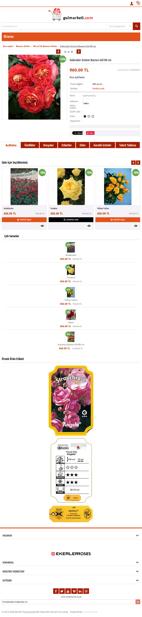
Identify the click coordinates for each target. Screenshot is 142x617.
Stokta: (74, 88)
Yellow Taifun (103, 208)
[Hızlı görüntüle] (42, 226)
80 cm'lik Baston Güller (45, 46)
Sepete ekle (25, 219)
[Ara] (136, 26)
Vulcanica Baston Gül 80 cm (71, 344)
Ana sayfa (8, 46)
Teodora (53, 208)
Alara (71, 322)
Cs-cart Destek (90, 611)
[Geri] (58, 51)
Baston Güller (23, 46)
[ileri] (79, 51)
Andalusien (9, 208)
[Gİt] (137, 601)
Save (92, 133)
